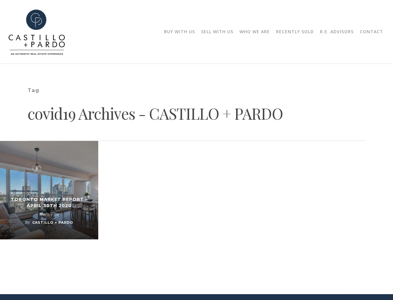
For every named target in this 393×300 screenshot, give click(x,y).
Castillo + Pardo (52, 222)
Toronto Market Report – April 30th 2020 (49, 202)
